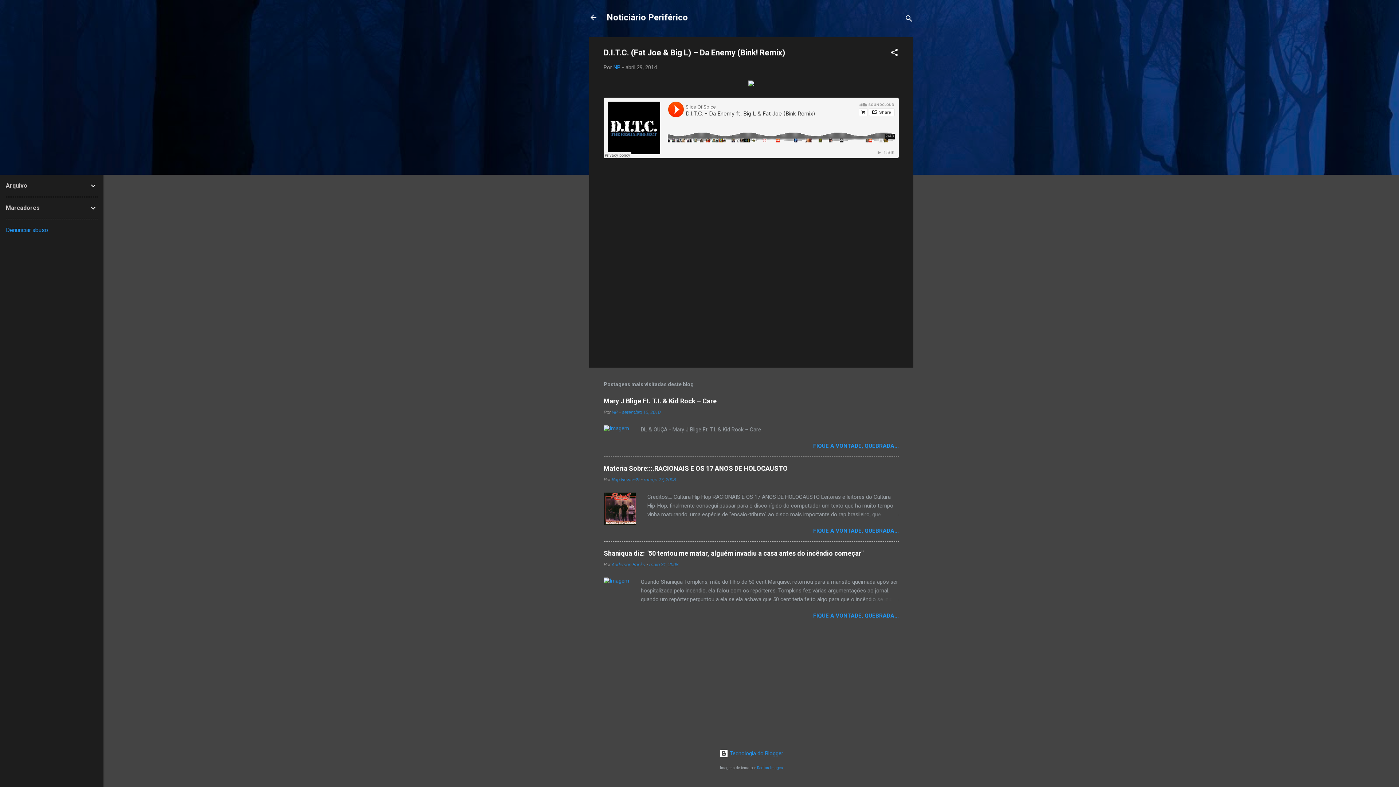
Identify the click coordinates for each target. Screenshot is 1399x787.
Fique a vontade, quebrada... (856, 446)
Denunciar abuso (27, 230)
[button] (894, 53)
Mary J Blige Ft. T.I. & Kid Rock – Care (660, 401)
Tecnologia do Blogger (755, 753)
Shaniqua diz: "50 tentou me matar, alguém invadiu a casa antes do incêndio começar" (733, 553)
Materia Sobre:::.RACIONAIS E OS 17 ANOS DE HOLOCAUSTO (696, 468)
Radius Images (770, 768)
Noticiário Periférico (647, 17)
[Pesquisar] (909, 20)
